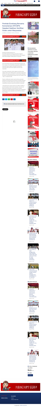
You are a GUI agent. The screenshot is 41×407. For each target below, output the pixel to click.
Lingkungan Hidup (30, 3)
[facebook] (3, 99)
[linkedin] (14, 99)
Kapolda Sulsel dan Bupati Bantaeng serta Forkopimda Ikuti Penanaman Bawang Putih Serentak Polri (33, 236)
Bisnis (21, 3)
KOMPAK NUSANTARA (23, 405)
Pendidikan (17, 3)
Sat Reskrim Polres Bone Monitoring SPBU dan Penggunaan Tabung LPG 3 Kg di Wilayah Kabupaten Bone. (33, 219)
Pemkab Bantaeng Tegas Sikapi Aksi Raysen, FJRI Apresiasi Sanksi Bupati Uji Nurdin (30, 5)
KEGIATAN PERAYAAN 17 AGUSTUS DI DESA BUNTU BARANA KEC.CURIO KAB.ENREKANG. (33, 171)
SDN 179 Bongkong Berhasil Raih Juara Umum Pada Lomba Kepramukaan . (33, 187)
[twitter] (2, 1)
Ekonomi (24, 3)
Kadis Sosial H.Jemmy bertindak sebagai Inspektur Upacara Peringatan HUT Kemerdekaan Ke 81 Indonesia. (33, 273)
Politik (13, 3)
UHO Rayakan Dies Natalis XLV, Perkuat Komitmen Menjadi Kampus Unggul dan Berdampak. (33, 202)
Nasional (9, 3)
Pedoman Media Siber (14, 399)
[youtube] (8, 399)
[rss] (9, 399)
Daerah (5, 3)
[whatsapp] (9, 99)
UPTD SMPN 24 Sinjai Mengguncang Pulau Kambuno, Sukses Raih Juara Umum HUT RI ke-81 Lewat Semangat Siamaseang (33, 254)
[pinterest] (12, 99)
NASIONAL (30, 375)
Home (2, 3)
